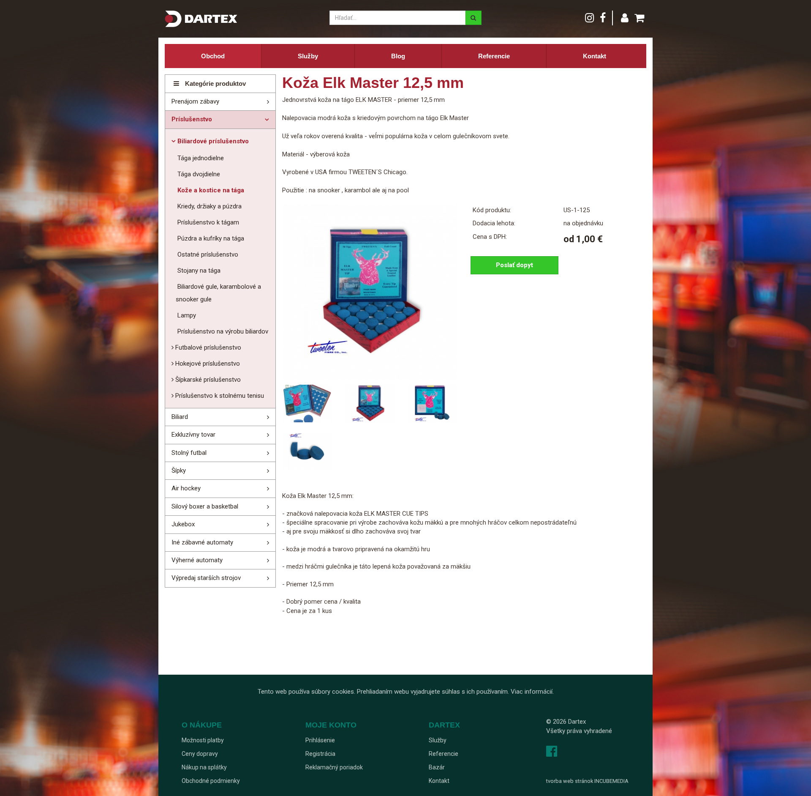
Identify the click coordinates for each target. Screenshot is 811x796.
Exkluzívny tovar (193, 434)
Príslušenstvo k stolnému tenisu (219, 395)
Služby (308, 56)
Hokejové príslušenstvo (207, 363)
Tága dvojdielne (198, 174)
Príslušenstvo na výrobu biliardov (222, 331)
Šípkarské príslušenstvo (207, 379)
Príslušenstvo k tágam (207, 222)
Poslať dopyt (514, 265)
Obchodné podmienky (211, 780)
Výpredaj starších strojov (206, 578)
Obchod (213, 56)
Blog (398, 56)
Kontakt (594, 56)
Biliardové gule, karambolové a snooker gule (218, 293)
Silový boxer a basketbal (204, 506)
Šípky (178, 470)
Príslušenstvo (191, 119)
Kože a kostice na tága (210, 190)
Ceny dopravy (200, 753)
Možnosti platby (203, 740)
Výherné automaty (197, 560)
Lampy (186, 315)
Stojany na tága (198, 270)
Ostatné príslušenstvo (207, 254)
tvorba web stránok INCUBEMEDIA (587, 781)
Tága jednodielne (200, 158)
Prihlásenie (320, 740)
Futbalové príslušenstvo (207, 347)
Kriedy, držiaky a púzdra (209, 206)
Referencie (494, 56)
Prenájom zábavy (195, 101)
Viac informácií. (532, 691)
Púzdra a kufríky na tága (210, 238)
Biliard (179, 417)
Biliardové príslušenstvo (212, 141)
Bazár (437, 767)
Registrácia (320, 753)
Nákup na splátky (204, 767)
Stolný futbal (189, 453)
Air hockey (186, 488)
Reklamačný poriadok (334, 767)
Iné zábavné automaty (202, 542)
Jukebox (183, 524)
